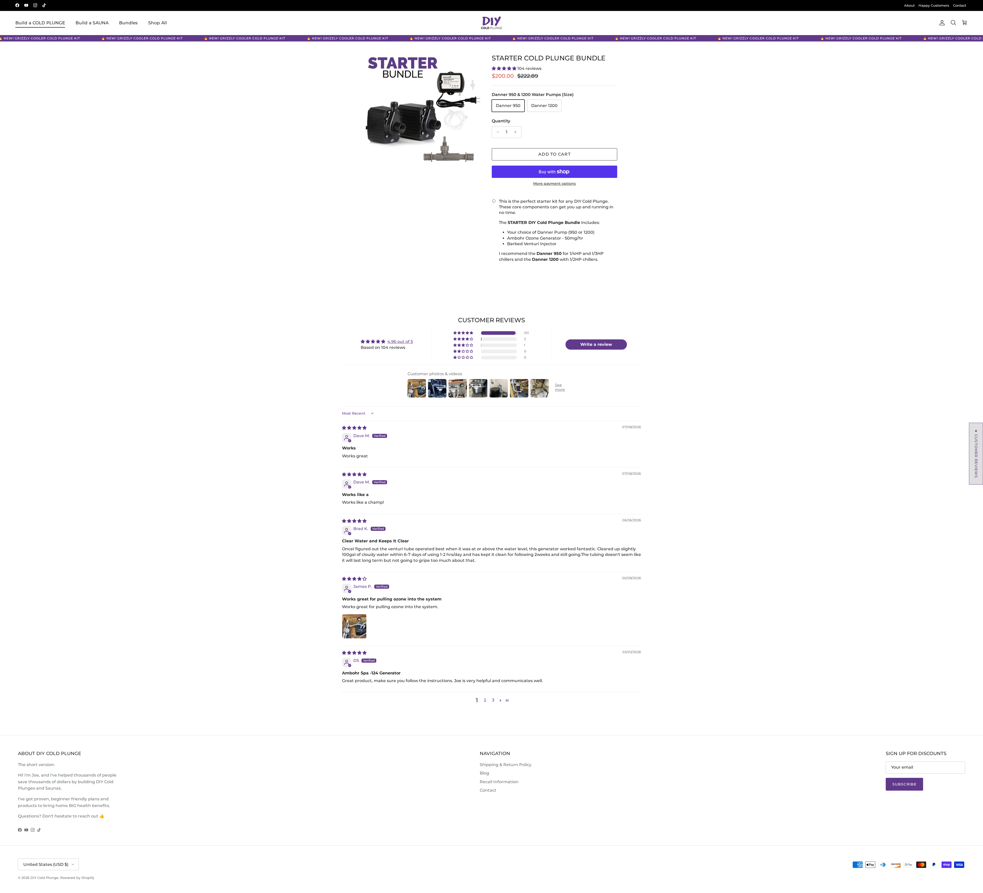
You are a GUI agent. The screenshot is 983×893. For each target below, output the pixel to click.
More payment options (554, 183)
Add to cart (554, 154)
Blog (484, 773)
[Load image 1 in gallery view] (423, 111)
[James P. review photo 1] (354, 626)
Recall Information (499, 781)
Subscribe (904, 784)
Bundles (128, 22)
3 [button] (493, 700)
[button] (504, 68)
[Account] (941, 23)
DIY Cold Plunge (44, 878)
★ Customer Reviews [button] (976, 453)
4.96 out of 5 (400, 341)
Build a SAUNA (92, 22)
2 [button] (485, 700)
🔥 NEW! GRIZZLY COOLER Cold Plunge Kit (134, 38)
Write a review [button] (596, 344)
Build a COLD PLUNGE (40, 22)
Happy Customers (933, 5)
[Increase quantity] (516, 132)
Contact (959, 5)
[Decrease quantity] (496, 132)
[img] (354, 427)
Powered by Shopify (77, 878)
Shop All (157, 22)
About (909, 5)
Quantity (501, 121)
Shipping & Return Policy (505, 764)
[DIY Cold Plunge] (492, 23)
